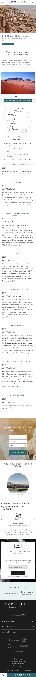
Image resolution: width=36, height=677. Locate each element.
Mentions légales (18, 666)
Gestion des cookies (18, 663)
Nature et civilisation (8, 43)
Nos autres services (9, 627)
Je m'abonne (18, 573)
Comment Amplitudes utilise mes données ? (18, 576)
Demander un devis (22, 675)
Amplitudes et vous (9, 632)
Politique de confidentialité (18, 661)
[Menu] (2, 2)
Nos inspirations (8, 621)
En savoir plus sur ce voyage (18, 100)
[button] (3, 675)
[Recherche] (33, 2)
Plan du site (18, 659)
